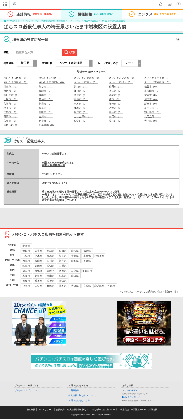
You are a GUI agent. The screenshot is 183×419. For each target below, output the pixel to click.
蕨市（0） (114, 99)
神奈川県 (99, 255)
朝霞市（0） (46, 103)
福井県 (62, 260)
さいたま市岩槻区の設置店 (113, 21)
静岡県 (38, 265)
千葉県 (75, 255)
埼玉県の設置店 (91, 21)
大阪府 (50, 270)
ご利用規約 (73, 390)
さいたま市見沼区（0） (122, 78)
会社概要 (31, 409)
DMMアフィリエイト (132, 397)
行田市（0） (116, 86)
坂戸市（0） (81, 112)
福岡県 (26, 285)
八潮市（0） (116, 108)
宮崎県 (87, 285)
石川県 (50, 260)
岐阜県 (26, 265)
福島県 (87, 250)
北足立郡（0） (152, 116)
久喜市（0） (46, 108)
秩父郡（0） (81, 121)
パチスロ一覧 (74, 21)
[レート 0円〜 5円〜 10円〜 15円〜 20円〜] (131, 63)
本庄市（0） (116, 91)
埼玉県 (62, 255)
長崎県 (50, 285)
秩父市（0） (151, 86)
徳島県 (26, 280)
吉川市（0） (46, 116)
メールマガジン (129, 390)
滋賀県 (26, 270)
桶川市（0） (11, 108)
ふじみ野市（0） (83, 116)
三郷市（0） (11, 112)
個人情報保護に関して (78, 409)
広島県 (62, 275)
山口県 (75, 275)
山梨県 (75, 260)
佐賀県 (38, 285)
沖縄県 (111, 285)
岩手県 (38, 250)
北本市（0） (81, 108)
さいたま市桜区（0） (16, 82)
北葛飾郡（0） (47, 125)
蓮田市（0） (46, 112)
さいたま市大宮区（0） (87, 78)
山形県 (75, 250)
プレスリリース (45, 409)
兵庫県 (62, 270)
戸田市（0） (151, 99)
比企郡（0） (46, 121)
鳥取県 (26, 275)
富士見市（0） (152, 108)
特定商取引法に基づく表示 (104, 409)
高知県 (62, 280)
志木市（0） (81, 103)
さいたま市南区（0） (86, 82)
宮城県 (50, 250)
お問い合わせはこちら (79, 400)
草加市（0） (46, 99)
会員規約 (60, 409)
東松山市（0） (152, 91)
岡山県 (50, 275)
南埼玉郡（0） (12, 125)
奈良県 (75, 270)
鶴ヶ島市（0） (152, 112)
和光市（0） (116, 103)
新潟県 (26, 260)
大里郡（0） (151, 121)
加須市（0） (81, 91)
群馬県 (50, 255)
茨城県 (26, 255)
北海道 (26, 245)
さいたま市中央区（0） (157, 78)
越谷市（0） (81, 99)
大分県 (75, 285)
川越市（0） (11, 86)
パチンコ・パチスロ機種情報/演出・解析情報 (45, 21)
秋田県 (62, 250)
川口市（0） (81, 86)
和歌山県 (87, 270)
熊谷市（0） (46, 86)
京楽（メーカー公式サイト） (58, 162)
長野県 (87, 260)
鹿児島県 (99, 285)
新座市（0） (151, 103)
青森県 (26, 250)
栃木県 (38, 255)
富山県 (38, 260)
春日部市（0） (12, 95)
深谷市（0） (151, 95)
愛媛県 (50, 280)
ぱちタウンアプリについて (27, 390)
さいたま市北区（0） (51, 78)
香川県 (38, 280)
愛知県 (50, 265)
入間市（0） (11, 103)
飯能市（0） (46, 91)
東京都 (87, 255)
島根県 (38, 275)
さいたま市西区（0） (16, 78)
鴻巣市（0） (116, 95)
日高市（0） (11, 116)
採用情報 (153, 409)
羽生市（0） (81, 95)
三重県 (62, 265)
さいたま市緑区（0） (121, 82)
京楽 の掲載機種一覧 (53, 165)
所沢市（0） (11, 91)
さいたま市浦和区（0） (52, 82)
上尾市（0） (11, 99)
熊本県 (62, 285)
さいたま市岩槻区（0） (157, 82)
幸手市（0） (116, 112)
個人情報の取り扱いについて (82, 395)
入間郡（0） (11, 121)
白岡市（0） (116, 116)
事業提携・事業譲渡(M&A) (133, 409)
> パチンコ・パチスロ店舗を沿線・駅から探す (149, 291)
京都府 (38, 270)
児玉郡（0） (116, 121)
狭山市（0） (46, 95)
